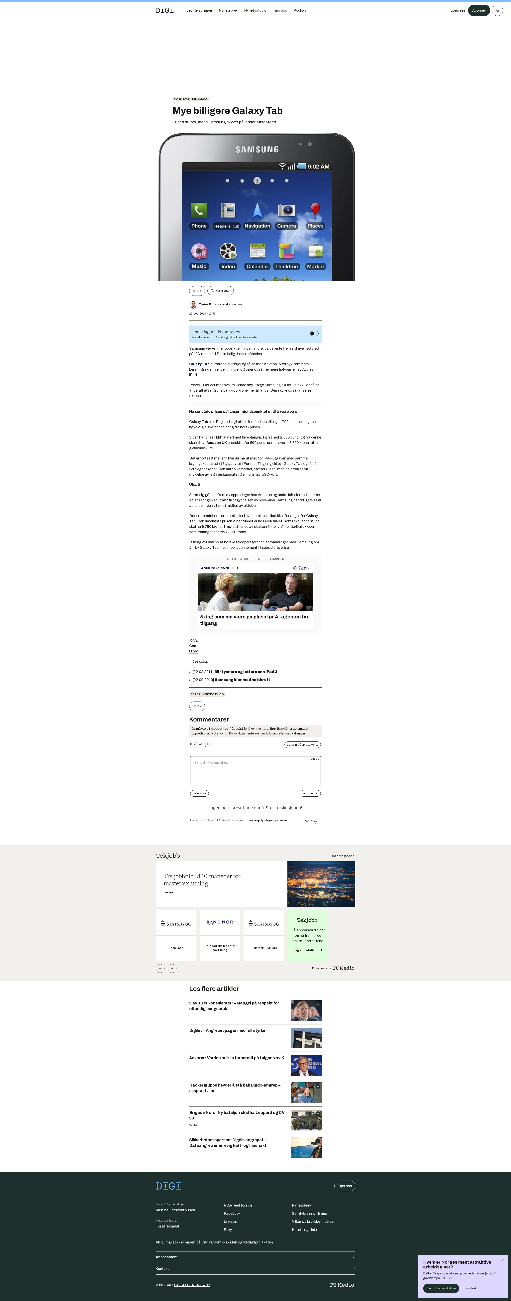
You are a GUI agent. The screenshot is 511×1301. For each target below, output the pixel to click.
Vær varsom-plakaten (219, 1242)
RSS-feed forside (238, 1205)
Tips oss (345, 1186)
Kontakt (162, 1269)
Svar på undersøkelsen (441, 1288)
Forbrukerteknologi (191, 98)
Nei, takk (470, 1288)
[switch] (314, 333)
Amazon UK (216, 443)
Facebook (232, 1214)
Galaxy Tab (199, 364)
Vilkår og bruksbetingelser (313, 1222)
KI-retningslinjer (305, 1230)
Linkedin (230, 1222)
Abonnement (167, 1257)
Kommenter (223, 290)
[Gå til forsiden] (165, 10)
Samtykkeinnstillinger (309, 1214)
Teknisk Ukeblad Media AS (192, 1285)
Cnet (193, 646)
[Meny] (497, 10)
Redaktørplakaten (258, 1242)
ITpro (193, 651)
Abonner (479, 10)
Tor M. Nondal (167, 1226)
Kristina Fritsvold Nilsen (175, 1210)
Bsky (228, 1230)
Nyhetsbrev (301, 1205)
